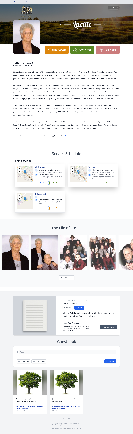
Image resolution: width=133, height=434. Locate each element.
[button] (25, 172)
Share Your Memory (108, 327)
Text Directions (42, 183)
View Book (67, 308)
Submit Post (110, 361)
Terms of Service (72, 425)
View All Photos (66, 278)
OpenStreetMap (68, 428)
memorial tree (38, 135)
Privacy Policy (61, 425)
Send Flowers (56, 208)
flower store (69, 135)
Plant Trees (56, 183)
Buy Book (79, 308)
